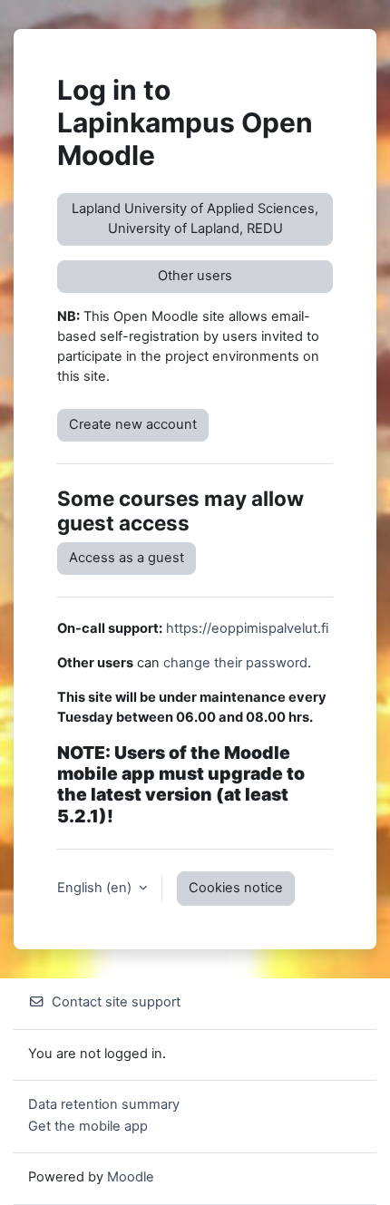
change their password (235, 663)
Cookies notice (236, 887)
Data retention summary (104, 1104)
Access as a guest (126, 557)
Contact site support (116, 1002)
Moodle (130, 1177)
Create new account (133, 424)
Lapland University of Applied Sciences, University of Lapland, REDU (195, 218)
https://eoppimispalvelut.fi (247, 628)
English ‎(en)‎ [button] (96, 887)
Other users (195, 275)
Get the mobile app (88, 1126)
